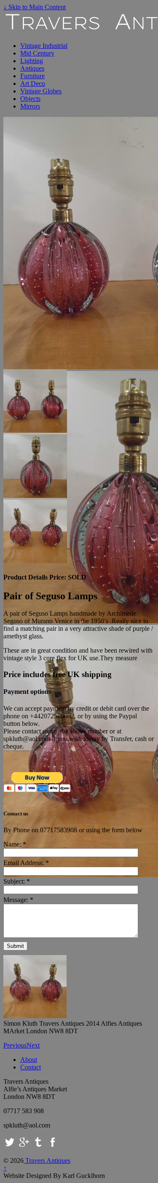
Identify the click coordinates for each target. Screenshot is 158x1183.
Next (33, 1045)
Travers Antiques (47, 1160)
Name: (14, 844)
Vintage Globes (41, 91)
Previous (15, 1045)
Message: (18, 899)
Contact (30, 1067)
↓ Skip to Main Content (34, 7)
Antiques (32, 68)
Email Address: (26, 862)
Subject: (16, 881)
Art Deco (32, 83)
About (28, 1059)
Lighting (31, 60)
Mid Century (37, 53)
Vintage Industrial (43, 45)
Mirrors (30, 106)
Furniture (32, 75)
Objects (30, 98)
